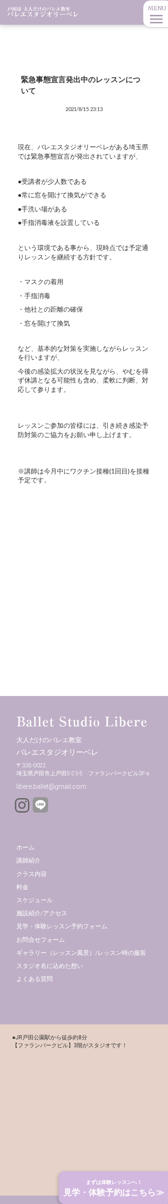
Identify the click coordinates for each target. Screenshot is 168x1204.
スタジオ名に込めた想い (49, 965)
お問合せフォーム (40, 939)
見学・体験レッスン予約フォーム (61, 926)
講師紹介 (28, 860)
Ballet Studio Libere (81, 721)
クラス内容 (31, 873)
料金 (22, 887)
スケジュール (34, 900)
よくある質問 (34, 978)
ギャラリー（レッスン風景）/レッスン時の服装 (81, 952)
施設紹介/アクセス (41, 913)
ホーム (25, 847)
